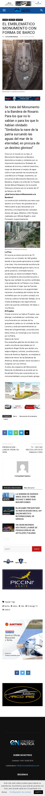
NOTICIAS (19, 20)
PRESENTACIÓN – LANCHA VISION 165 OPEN (10, 449)
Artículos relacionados (12, 488)
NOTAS (5, 20)
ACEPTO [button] (38, 792)
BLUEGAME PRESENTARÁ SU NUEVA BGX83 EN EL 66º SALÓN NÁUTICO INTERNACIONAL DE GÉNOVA (29, 513)
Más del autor (29, 488)
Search (36, 549)
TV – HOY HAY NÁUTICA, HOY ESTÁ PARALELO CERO (34, 449)
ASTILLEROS (6, 514)
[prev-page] (3, 539)
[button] (4, 10)
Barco (15, 416)
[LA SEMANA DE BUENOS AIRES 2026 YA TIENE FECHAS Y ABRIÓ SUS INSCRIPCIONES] (8, 497)
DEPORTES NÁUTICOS (6, 499)
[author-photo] (22, 473)
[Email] (26, 432)
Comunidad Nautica (11, 36)
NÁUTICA (11, 20)
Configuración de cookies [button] (20, 792)
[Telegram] (21, 432)
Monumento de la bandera (28, 416)
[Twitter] (10, 432)
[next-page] (7, 539)
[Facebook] (4, 432)
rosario (5, 419)
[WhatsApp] (15, 432)
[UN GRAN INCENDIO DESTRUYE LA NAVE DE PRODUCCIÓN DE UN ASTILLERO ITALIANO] (8, 527)
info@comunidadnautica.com (28, 765)
